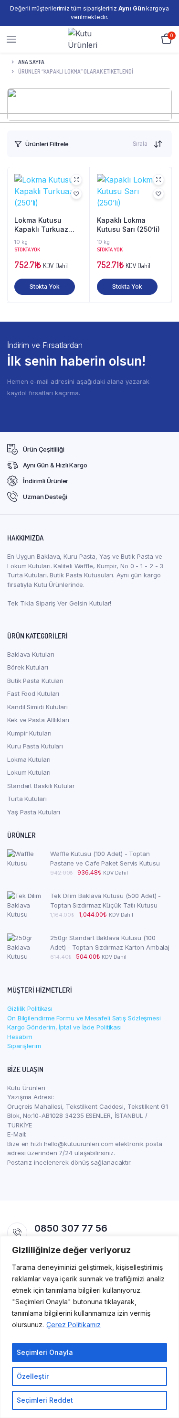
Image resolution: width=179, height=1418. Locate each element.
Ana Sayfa (31, 61)
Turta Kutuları (27, 798)
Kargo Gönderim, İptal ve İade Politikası (64, 1027)
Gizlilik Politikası (30, 1008)
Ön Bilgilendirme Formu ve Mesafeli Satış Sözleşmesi (84, 1018)
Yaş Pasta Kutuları (33, 812)
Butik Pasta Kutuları (35, 680)
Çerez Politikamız (73, 1325)
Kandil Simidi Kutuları (37, 707)
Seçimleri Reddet (45, 1400)
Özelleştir (33, 1376)
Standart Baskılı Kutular (41, 786)
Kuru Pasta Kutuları (35, 746)
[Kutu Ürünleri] (90, 39)
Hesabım (19, 1036)
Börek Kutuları (27, 667)
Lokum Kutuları (29, 772)
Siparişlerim (24, 1046)
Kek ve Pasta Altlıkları (38, 720)
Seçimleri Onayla (45, 1352)
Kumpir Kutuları (29, 733)
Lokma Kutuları (29, 759)
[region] (89, 1327)
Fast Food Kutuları (33, 693)
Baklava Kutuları (30, 654)
